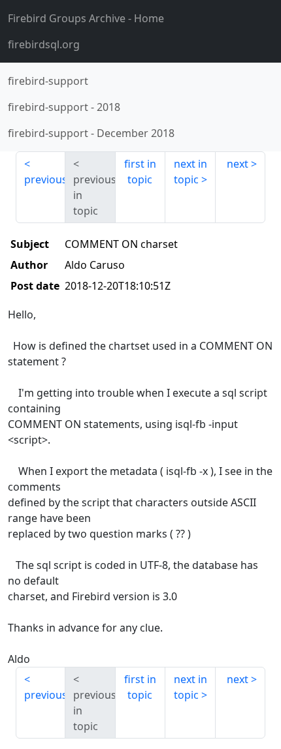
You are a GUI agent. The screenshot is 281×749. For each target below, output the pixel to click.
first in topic (140, 172)
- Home (86, 18)
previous (44, 179)
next (237, 164)
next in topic (190, 172)
